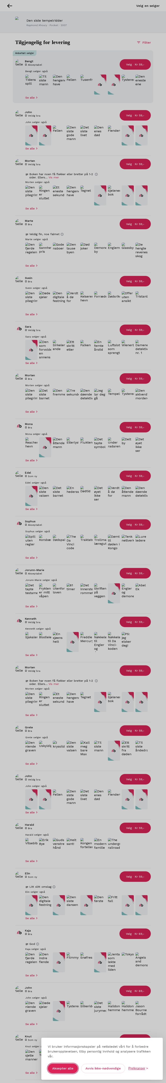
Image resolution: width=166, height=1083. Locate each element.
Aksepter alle (62, 1068)
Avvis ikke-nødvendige (103, 1068)
